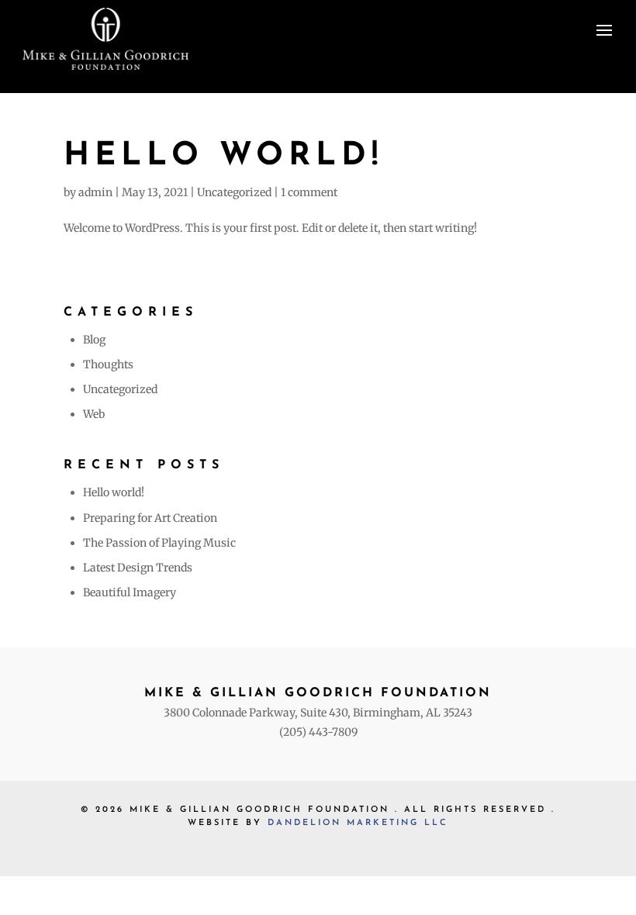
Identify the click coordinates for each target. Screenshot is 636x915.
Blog (94, 340)
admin (95, 192)
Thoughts (108, 364)
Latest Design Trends (137, 568)
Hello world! (223, 156)
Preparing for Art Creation (150, 518)
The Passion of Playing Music (159, 543)
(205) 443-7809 (318, 732)
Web (94, 414)
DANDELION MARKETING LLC (358, 823)
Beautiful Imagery (129, 592)
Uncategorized (234, 192)
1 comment (309, 192)
